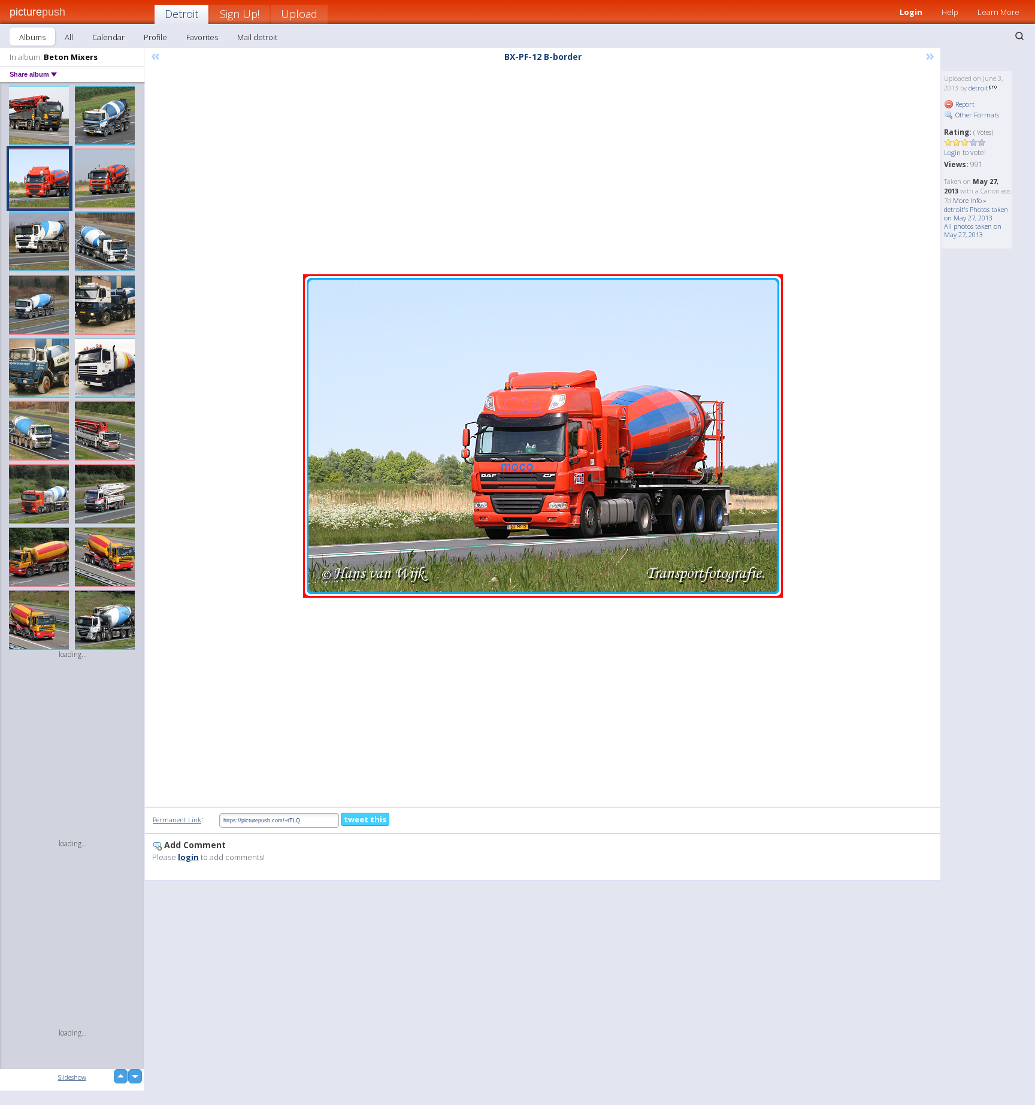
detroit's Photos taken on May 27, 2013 (976, 213)
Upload (299, 14)
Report (964, 103)
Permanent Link (177, 819)
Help (950, 12)
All (69, 37)
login (188, 857)
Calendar (108, 37)
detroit (978, 87)
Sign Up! (239, 14)
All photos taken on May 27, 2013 (972, 230)
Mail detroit (257, 37)
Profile (155, 37)
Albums (32, 37)
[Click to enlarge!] (543, 436)
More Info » (969, 200)
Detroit (181, 14)
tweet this (365, 819)
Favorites (202, 37)
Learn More (998, 12)
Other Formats (976, 114)
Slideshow (72, 1077)
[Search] (1019, 36)
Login (911, 12)
